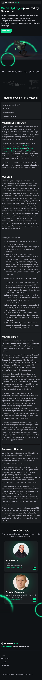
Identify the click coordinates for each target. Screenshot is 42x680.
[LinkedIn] (34, 568)
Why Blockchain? (8, 113)
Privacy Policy (6, 665)
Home (3, 655)
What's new (5, 659)
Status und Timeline (9, 116)
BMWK (28, 151)
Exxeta (22, 146)
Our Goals (6, 109)
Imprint (3, 662)
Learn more (6, 31)
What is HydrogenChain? (11, 105)
